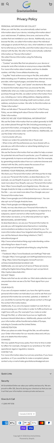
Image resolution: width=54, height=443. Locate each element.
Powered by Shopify (27, 438)
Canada (26, 414)
